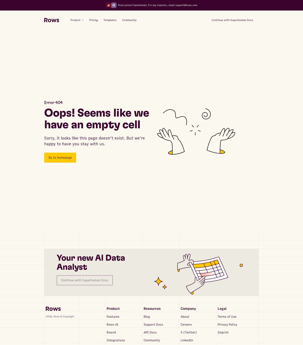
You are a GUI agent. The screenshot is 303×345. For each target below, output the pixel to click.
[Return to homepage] (51, 20)
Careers (186, 324)
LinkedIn (187, 340)
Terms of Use (227, 317)
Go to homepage (60, 157)
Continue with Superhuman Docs (84, 280)
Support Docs (153, 324)
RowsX (111, 332)
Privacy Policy (227, 324)
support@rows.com (186, 5)
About (185, 317)
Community (152, 340)
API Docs (150, 332)
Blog (147, 317)
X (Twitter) (189, 332)
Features (113, 317)
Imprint (223, 332)
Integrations (116, 340)
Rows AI (112, 324)
